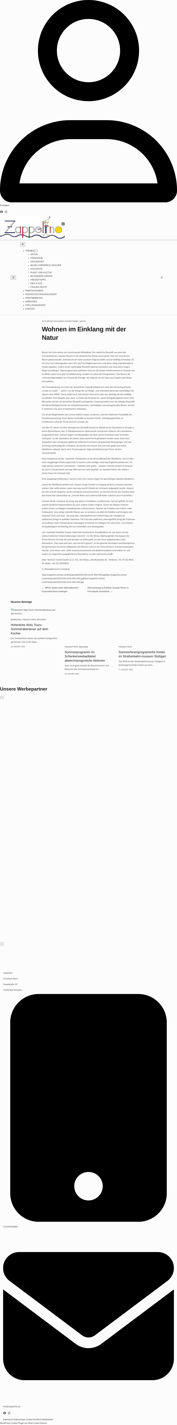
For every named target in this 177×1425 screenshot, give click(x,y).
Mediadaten (47, 1419)
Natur (83, 321)
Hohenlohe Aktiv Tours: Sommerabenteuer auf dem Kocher (29, 629)
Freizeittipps (29, 620)
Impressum (8, 1419)
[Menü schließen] (22, 244)
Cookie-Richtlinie (34, 1419)
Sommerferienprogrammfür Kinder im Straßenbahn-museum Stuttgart (142, 654)
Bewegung (16, 620)
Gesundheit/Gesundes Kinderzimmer (60, 321)
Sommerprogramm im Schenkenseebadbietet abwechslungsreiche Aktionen (85, 656)
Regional (41, 620)
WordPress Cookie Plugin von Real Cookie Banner (23, 1423)
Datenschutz (19, 1419)
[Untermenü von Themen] (36, 251)
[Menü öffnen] (13, 277)
